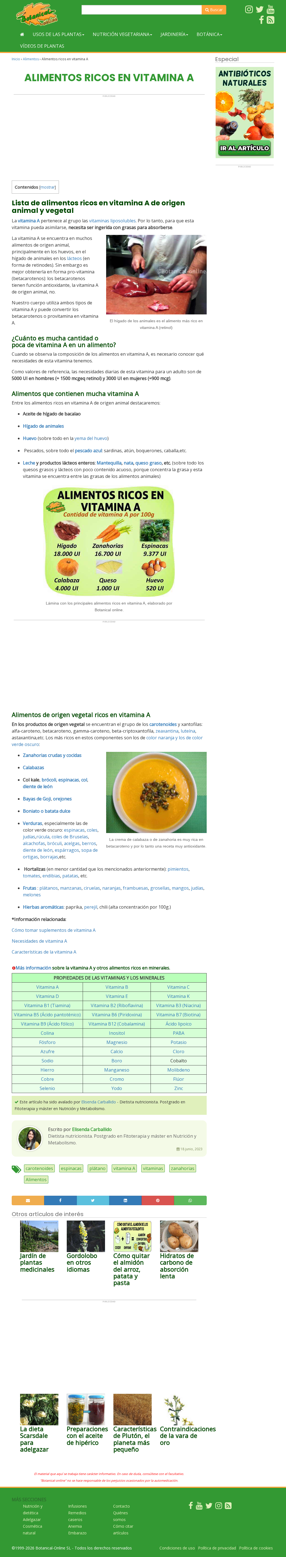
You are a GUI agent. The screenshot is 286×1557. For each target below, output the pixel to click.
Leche (29, 463)
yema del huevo (91, 438)
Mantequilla (109, 463)
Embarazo (77, 1533)
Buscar (216, 9)
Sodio (47, 1061)
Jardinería (173, 34)
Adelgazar (32, 1519)
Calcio (117, 1051)
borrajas (49, 857)
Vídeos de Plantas (42, 46)
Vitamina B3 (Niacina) (178, 1005)
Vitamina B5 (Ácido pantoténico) (47, 1015)
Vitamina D (47, 996)
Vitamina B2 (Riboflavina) (117, 1005)
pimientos (178, 869)
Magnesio (116, 1042)
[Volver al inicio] (22, 34)
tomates (31, 876)
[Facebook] (191, 1507)
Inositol (117, 1033)
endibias (51, 876)
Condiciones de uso (177, 1548)
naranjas (111, 888)
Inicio (16, 59)
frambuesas (135, 888)
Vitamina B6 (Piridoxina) (117, 1015)
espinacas (74, 830)
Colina (47, 1033)
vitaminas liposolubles (112, 221)
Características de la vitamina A (44, 952)
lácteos (74, 258)
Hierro (47, 1070)
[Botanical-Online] (44, 14)
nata (128, 463)
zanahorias (182, 1168)
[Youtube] (199, 1507)
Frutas (29, 888)
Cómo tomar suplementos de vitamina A (54, 930)
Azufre (47, 1051)
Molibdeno (178, 1070)
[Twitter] (209, 1507)
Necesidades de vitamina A (39, 941)
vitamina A (29, 221)
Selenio (47, 1088)
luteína (188, 731)
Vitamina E (117, 996)
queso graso (148, 463)
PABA (178, 1033)
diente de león (38, 850)
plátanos (48, 888)
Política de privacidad (217, 1548)
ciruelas (92, 888)
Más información (33, 968)
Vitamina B (117, 987)
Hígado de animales (43, 426)
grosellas (160, 888)
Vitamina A (47, 987)
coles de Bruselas (70, 837)
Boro (116, 1061)
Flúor (178, 1079)
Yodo (116, 1088)
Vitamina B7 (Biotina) (178, 1015)
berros (89, 843)
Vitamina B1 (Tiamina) (47, 1005)
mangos (180, 888)
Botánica (208, 34)
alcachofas (34, 843)
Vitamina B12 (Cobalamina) (117, 1024)
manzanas (71, 888)
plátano (97, 1168)
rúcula (42, 837)
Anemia (75, 1526)
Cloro (178, 1051)
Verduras (32, 823)
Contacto (121, 1506)
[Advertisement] (109, 136)
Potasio (179, 1042)
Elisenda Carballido (98, 1101)
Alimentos (31, 59)
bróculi (54, 843)
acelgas (72, 843)
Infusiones (77, 1506)
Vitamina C (178, 987)
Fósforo (47, 1042)
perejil (90, 907)
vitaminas (153, 1168)
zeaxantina (167, 731)
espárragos (67, 850)
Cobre (47, 1079)
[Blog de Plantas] (228, 1507)
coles (92, 830)
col (84, 780)
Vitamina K (178, 996)
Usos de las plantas (57, 34)
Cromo (117, 1079)
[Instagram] (218, 1507)
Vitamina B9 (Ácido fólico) (47, 1024)
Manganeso (116, 1070)
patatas (70, 876)
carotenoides (39, 1168)
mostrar (47, 187)
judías (29, 837)
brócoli (49, 780)
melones (32, 895)
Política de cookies (256, 1548)
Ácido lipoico (179, 1024)
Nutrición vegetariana (121, 34)
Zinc (178, 1088)
